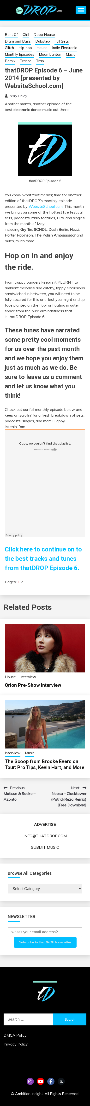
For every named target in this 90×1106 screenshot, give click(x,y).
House (42, 47)
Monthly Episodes (19, 54)
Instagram (30, 1081)
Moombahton (50, 54)
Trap (40, 61)
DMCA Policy (15, 1035)
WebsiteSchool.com (46, 206)
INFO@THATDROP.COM (45, 835)
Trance (25, 61)
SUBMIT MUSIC (45, 847)
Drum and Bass (18, 41)
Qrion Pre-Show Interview (33, 685)
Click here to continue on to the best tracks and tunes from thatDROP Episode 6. (43, 559)
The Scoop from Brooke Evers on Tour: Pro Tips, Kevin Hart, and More (44, 764)
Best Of (11, 34)
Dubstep (42, 41)
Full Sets (61, 41)
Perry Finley (18, 96)
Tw (61, 1081)
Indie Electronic (64, 47)
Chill (26, 34)
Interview (28, 677)
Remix (10, 61)
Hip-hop (25, 47)
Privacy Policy (16, 1044)
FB (50, 1081)
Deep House (44, 34)
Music (70, 54)
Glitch (9, 47)
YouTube (40, 1081)
